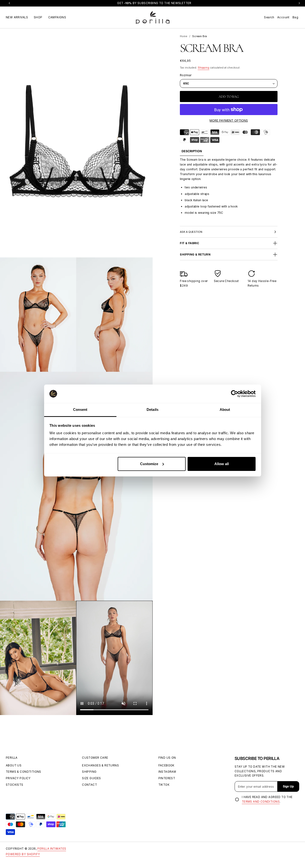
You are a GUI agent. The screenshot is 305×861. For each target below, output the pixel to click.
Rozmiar (185, 75)
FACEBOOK (166, 765)
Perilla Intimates (51, 848)
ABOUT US (13, 765)
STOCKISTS (14, 784)
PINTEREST (166, 778)
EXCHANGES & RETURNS (100, 765)
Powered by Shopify (23, 854)
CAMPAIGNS (57, 17)
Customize (149, 464)
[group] (191, 151)
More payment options (229, 120)
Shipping (203, 67)
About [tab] (225, 409)
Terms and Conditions (261, 801)
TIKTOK (163, 784)
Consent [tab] (80, 409)
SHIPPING (89, 771)
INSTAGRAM (167, 771)
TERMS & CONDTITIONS (23, 771)
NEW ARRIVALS (17, 17)
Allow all (221, 464)
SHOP (38, 17)
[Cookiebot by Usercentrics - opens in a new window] (234, 393)
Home (183, 36)
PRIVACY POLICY (18, 778)
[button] (269, 17)
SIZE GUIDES (91, 778)
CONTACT (89, 784)
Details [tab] (152, 409)
